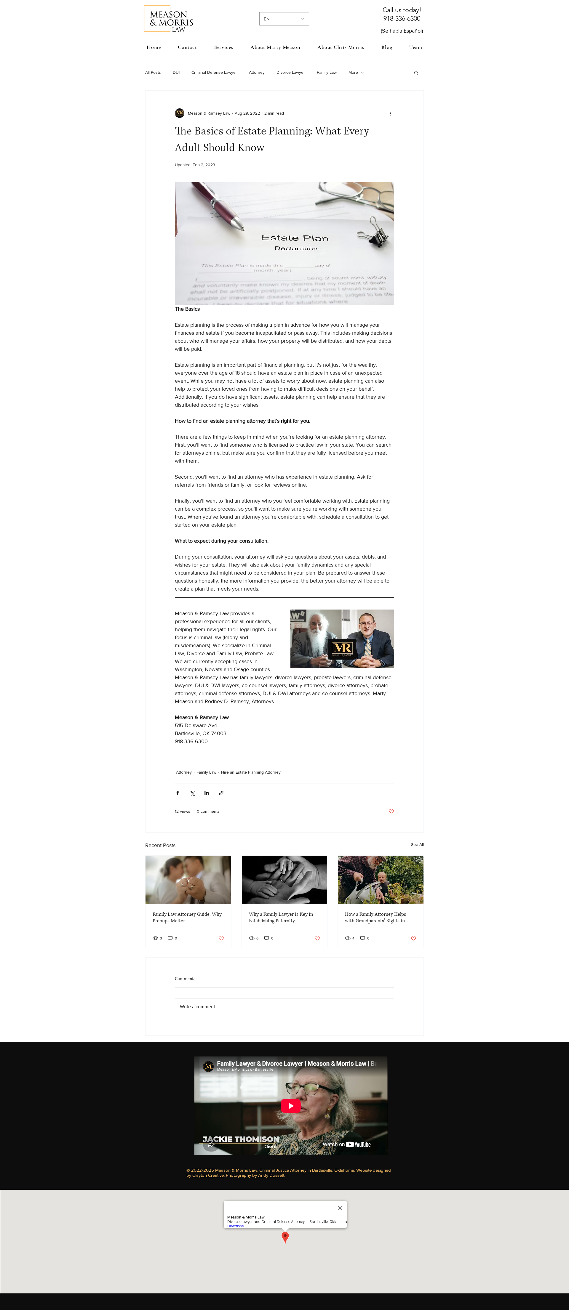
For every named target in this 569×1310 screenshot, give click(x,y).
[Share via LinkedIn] (207, 793)
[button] (224, 47)
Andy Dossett (271, 1175)
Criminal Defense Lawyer (214, 72)
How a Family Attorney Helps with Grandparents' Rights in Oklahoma (375, 917)
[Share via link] (221, 793)
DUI (176, 72)
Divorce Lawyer (290, 72)
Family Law (327, 72)
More (353, 72)
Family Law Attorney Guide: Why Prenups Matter (187, 917)
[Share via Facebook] (177, 793)
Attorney (257, 72)
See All (417, 844)
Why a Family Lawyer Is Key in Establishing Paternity (281, 917)
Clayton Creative (208, 1175)
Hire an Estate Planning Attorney (251, 772)
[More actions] (390, 113)
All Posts (153, 72)
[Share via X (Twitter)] (192, 793)
